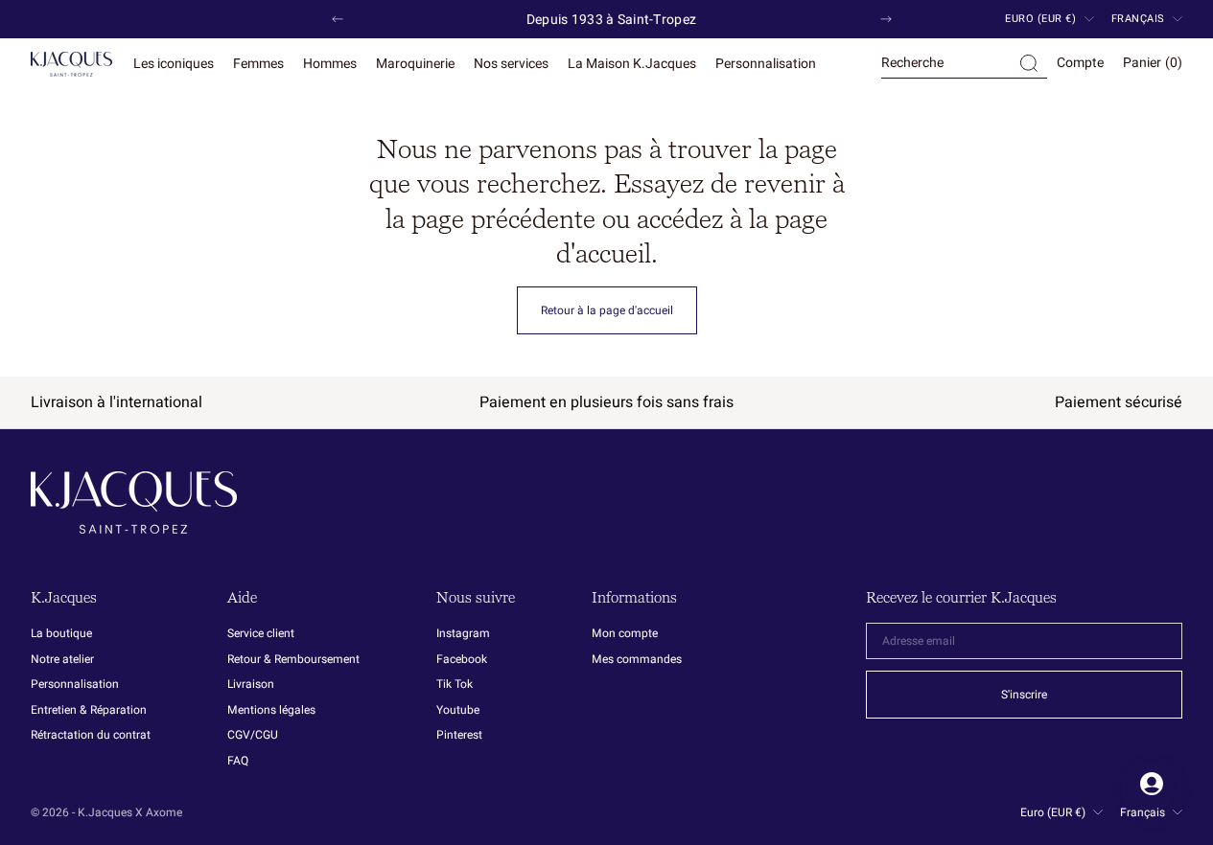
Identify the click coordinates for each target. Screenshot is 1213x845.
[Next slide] (886, 19)
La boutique (61, 634)
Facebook (461, 659)
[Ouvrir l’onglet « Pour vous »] (1152, 784)
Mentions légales (271, 710)
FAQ (237, 760)
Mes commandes (637, 659)
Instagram (463, 634)
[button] (964, 64)
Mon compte (625, 634)
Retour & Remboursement (293, 659)
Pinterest (459, 734)
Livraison (250, 684)
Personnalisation (75, 684)
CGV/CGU (252, 734)
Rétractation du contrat (91, 734)
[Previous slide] (337, 19)
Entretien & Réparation (89, 710)
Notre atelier (62, 659)
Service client (260, 634)
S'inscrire (1024, 694)
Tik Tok (454, 684)
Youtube (457, 710)
